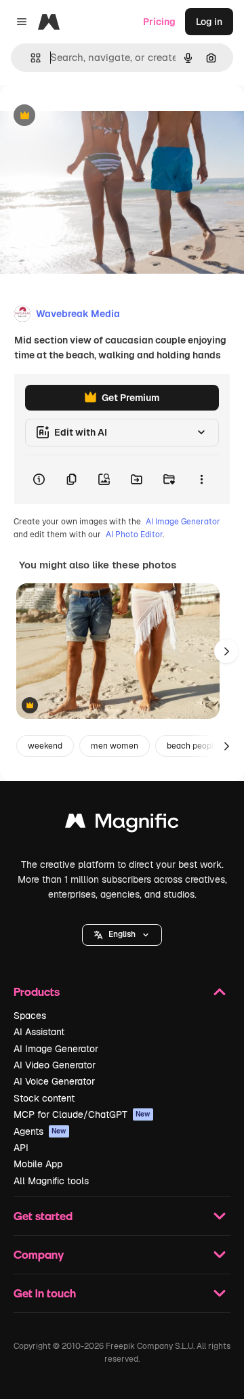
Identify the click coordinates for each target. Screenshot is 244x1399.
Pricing (159, 22)
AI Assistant (39, 1032)
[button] (122, 935)
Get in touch (45, 1293)
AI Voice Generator (54, 1081)
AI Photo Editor (134, 534)
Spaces (30, 1015)
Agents (40, 1131)
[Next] (226, 651)
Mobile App (38, 1164)
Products (37, 991)
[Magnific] (122, 824)
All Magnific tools (51, 1181)
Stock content (44, 1098)
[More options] (201, 479)
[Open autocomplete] (30, 58)
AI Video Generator (55, 1065)
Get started (43, 1216)
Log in (209, 22)
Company (39, 1254)
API (21, 1148)
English (122, 934)
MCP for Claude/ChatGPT (82, 1114)
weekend (45, 745)
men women (114, 745)
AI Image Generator (183, 521)
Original (87, 116)
